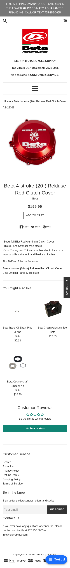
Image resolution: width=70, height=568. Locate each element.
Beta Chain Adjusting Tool (52, 327)
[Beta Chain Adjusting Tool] (52, 309)
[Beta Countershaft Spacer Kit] (17, 363)
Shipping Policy (12, 479)
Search (7, 462)
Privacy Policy (11, 470)
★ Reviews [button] (67, 287)
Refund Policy (11, 474)
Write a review (35, 428)
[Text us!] (56, 560)
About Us (8, 466)
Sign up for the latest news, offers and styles (28, 500)
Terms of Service (13, 483)
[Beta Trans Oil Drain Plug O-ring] (17, 309)
